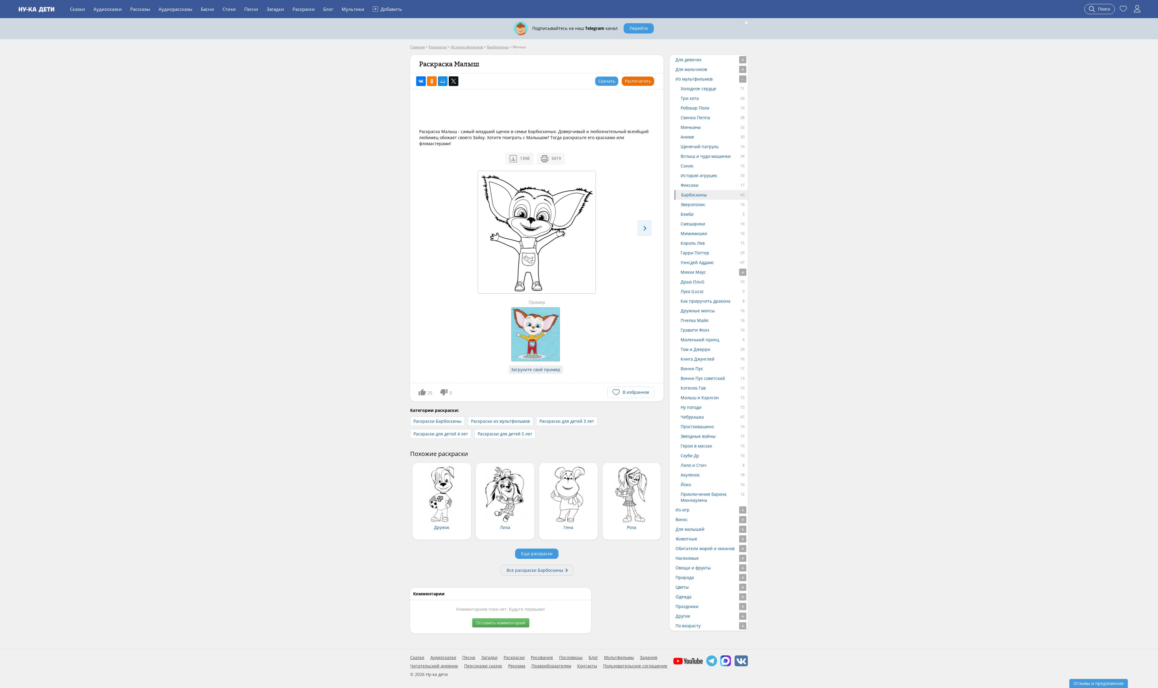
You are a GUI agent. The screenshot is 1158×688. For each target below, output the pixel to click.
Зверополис (693, 204)
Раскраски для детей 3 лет (566, 421)
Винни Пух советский (703, 378)
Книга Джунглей (697, 359)
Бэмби (687, 214)
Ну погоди (691, 407)
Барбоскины (694, 195)
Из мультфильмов (694, 79)
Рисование (542, 657)
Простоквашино (697, 426)
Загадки (275, 9)
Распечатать (638, 81)
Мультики (353, 9)
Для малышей (690, 529)
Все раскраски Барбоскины (535, 570)
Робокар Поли (695, 108)
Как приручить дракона (705, 301)
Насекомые (687, 558)
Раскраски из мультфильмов (500, 421)
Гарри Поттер (695, 253)
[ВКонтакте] (421, 81)
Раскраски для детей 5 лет (505, 434)
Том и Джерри (695, 349)
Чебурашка (692, 417)
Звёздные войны (698, 436)
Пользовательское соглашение (635, 666)
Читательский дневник (434, 666)
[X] (453, 81)
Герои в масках (696, 446)
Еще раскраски (536, 553)
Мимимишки (694, 233)
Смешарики (693, 224)
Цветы (682, 587)
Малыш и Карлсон (700, 397)
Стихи (229, 9)
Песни (251, 9)
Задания (648, 657)
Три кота (690, 98)
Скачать (606, 81)
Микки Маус (693, 272)
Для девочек (688, 59)
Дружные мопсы (698, 311)
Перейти (639, 28)
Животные (686, 539)
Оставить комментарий (500, 623)
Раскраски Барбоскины (437, 421)
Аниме (687, 137)
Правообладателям (551, 666)
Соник (687, 166)
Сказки (77, 9)
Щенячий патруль (700, 146)
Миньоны (691, 127)
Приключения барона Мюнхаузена (703, 497)
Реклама (516, 666)
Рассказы (140, 9)
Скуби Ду (690, 455)
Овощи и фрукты (693, 568)
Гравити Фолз (695, 330)
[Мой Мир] (443, 81)
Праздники (687, 606)
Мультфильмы (619, 657)
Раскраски (304, 9)
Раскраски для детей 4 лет (440, 434)
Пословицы (571, 657)
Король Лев (693, 243)
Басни (207, 9)
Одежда (683, 597)
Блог (328, 9)
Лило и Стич (694, 465)
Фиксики (689, 185)
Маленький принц (700, 339)
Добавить (388, 8)
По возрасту (688, 626)
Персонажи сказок (483, 666)
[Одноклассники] (432, 81)
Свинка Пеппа (695, 117)
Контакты (587, 666)
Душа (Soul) (692, 282)
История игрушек (699, 175)
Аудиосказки (107, 9)
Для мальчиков (691, 69)
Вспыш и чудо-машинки (706, 156)
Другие (683, 616)
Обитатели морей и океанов (705, 548)
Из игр (682, 510)
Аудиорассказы (175, 9)
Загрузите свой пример (535, 369)
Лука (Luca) (692, 291)
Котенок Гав (693, 388)
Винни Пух (692, 368)
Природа (685, 577)
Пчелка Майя (694, 320)
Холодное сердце (698, 88)
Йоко (686, 484)
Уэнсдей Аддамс (697, 262)
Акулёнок (690, 475)
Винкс (682, 519)
